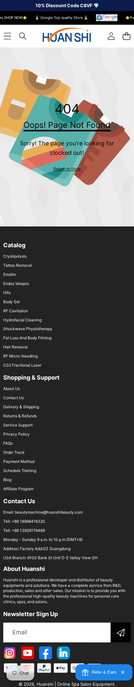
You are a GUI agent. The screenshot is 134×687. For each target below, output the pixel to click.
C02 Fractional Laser (22, 365)
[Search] (22, 36)
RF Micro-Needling (20, 356)
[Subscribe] (121, 633)
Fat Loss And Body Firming (27, 337)
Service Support (18, 425)
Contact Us (13, 397)
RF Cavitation (15, 310)
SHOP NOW (12, 18)
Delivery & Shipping (21, 406)
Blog (7, 479)
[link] (67, 169)
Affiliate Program (18, 488)
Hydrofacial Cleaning (22, 319)
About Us (11, 388)
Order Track (14, 452)
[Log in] (111, 36)
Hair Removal (15, 346)
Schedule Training (19, 470)
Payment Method (18, 461)
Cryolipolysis (15, 256)
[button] (126, 36)
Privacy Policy (16, 434)
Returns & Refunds (20, 415)
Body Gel (11, 301)
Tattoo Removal (17, 265)
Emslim (9, 274)
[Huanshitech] (67, 36)
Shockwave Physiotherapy (27, 328)
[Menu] (7, 36)
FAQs (8, 443)
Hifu (7, 292)
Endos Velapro (16, 283)
